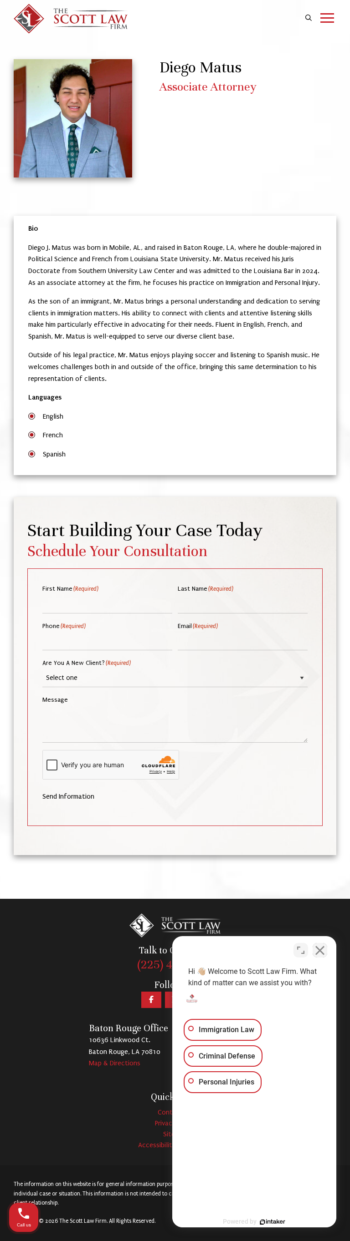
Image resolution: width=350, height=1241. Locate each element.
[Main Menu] (327, 18)
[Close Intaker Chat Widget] (320, 950)
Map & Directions (114, 1063)
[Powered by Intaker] (272, 1222)
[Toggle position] (300, 950)
